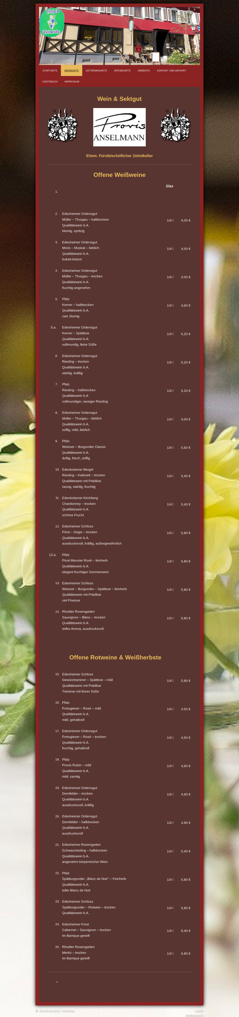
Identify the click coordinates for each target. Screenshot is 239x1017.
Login (199, 1011)
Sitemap (68, 1011)
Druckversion (50, 1011)
